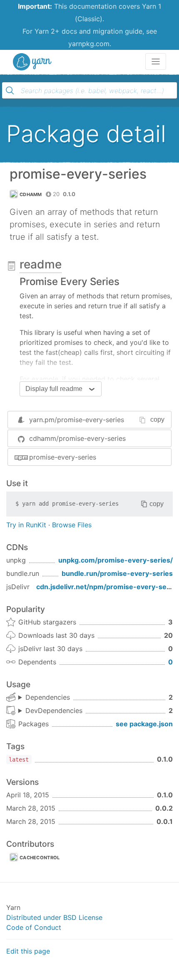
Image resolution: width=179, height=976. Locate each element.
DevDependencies (53, 710)
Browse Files (72, 525)
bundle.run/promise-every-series (117, 573)
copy (157, 419)
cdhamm (31, 194)
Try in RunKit (26, 525)
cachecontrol (40, 857)
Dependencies (47, 697)
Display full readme (53, 388)
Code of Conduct (33, 927)
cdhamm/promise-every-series (77, 438)
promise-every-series (62, 457)
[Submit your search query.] (10, 90)
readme (41, 264)
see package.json (144, 724)
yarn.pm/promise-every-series (76, 419)
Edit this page (28, 951)
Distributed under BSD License (54, 917)
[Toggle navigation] (155, 61)
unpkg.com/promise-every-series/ (115, 560)
